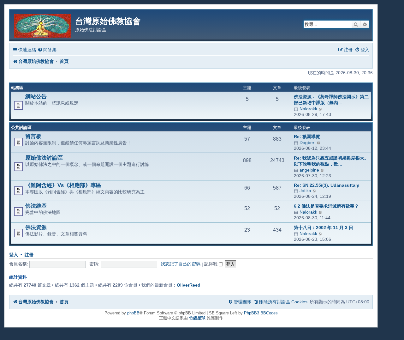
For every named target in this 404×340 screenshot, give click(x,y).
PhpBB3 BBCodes (261, 313)
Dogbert (308, 142)
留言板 (33, 136)
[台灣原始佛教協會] (43, 25)
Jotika (305, 190)
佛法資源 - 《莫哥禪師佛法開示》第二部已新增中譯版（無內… (331, 99)
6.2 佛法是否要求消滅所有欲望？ (326, 206)
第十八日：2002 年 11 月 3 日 (323, 227)
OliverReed (188, 285)
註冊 (29, 254)
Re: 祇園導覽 (307, 136)
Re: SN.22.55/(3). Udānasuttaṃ (326, 185)
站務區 (17, 87)
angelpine (309, 170)
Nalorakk (308, 108)
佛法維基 (36, 206)
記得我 (211, 263)
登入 (13, 254)
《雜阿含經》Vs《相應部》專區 (63, 185)
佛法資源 (36, 227)
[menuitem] (47, 50)
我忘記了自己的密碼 (180, 263)
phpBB (133, 313)
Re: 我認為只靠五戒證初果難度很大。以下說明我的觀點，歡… (331, 161)
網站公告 (36, 96)
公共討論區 (21, 127)
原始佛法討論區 (44, 158)
